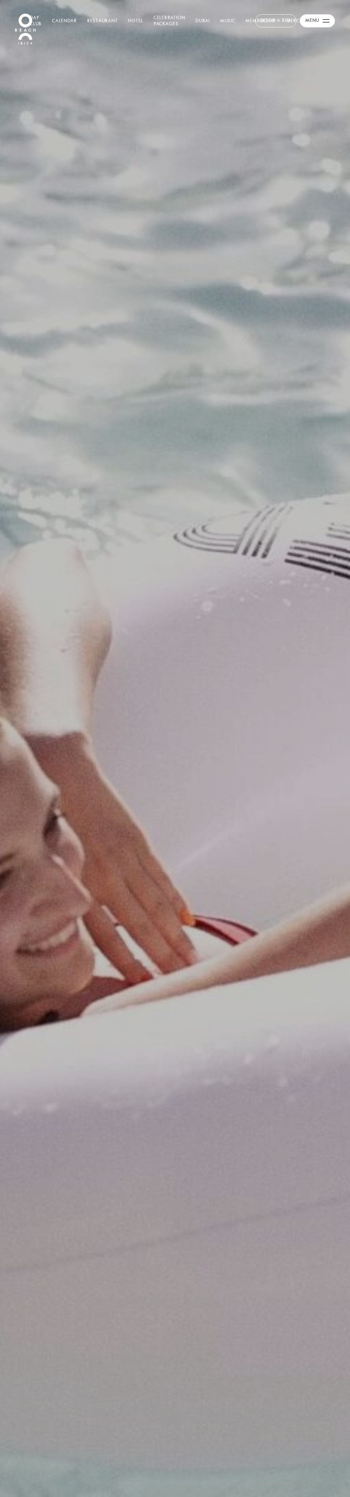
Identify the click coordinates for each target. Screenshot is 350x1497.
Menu (312, 20)
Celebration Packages (169, 20)
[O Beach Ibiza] (25, 28)
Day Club (36, 20)
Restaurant (102, 20)
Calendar (64, 20)
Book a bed (276, 20)
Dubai (203, 20)
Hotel (135, 20)
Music (227, 20)
